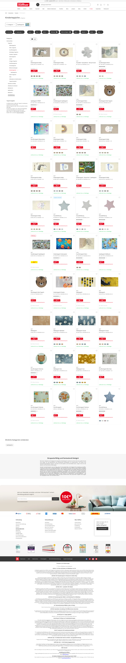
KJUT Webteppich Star (58, 349)
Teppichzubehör (13, 81)
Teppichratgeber (20, 112)
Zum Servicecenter (102, 528)
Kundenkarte (77, 527)
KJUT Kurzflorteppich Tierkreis (36, 349)
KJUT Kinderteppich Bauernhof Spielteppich (85, 157)
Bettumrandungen (13, 67)
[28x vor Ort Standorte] (97, 5)
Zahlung (17, 525)
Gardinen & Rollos (12, 83)
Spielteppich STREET (34, 81)
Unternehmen (78, 522)
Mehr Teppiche (12, 47)
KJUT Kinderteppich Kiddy (58, 42)
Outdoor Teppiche (13, 54)
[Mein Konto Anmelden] (101, 5)
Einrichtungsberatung (50, 525)
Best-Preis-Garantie (49, 527)
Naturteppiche (12, 56)
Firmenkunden (19, 538)
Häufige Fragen (19, 533)
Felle (10, 76)
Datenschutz (35, 559)
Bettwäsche (10, 88)
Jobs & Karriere (78, 524)
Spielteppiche (20, 24)
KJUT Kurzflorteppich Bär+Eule (105, 349)
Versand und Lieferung (21, 524)
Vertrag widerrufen (20, 528)
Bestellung (18, 522)
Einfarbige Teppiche (13, 52)
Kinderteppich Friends (58, 272)
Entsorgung (18, 532)
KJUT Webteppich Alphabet (59, 310)
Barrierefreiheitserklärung (55, 559)
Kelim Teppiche (12, 74)
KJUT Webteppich (79, 272)
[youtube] (96, 559)
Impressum (22, 559)
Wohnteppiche (12, 45)
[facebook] (86, 559)
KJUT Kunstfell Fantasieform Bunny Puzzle (85, 42)
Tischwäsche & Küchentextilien (11, 95)
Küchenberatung (48, 524)
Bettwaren (10, 92)
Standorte (47, 522)
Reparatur (18, 530)
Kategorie (10, 24)
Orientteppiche (12, 65)
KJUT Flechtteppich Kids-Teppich (105, 81)
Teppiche (10, 43)
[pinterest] (90, 559)
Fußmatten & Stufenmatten (15, 79)
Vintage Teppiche (13, 61)
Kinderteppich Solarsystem (59, 234)
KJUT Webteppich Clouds (81, 310)
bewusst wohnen (78, 528)
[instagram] (93, 559)
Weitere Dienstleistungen (50, 530)
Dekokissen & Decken (12, 85)
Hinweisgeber (43, 559)
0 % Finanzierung (19, 535)
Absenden (55, 499)
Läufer (10, 58)
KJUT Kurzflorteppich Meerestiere (37, 119)
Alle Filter (10, 32)
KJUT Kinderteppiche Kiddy (36, 42)
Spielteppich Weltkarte (103, 234)
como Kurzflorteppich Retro (104, 42)
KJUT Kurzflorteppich (57, 387)
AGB (29, 559)
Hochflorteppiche (13, 63)
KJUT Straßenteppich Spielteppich (60, 81)
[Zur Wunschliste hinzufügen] (51, 44)
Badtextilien (10, 90)
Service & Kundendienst (21, 536)
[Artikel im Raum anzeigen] (33, 39)
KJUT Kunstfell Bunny (57, 195)
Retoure (17, 527)
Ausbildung (77, 525)
